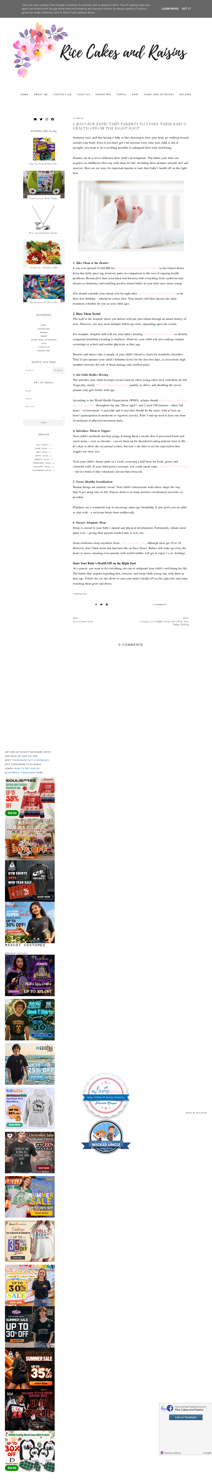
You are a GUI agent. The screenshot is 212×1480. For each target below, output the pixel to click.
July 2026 (43, 444)
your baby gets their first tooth (157, 293)
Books (44, 332)
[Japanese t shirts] (30, 1177)
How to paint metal (83, 620)
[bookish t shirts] (30, 903)
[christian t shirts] (30, 1044)
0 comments (160, 604)
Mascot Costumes (25, 945)
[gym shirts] (30, 861)
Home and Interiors (159, 94)
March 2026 (43, 459)
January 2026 (43, 466)
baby (44, 325)
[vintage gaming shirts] (30, 1390)
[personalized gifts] (30, 820)
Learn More (170, 8)
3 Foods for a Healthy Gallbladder (44, 267)
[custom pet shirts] (30, 1089)
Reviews (185, 94)
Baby (135, 94)
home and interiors (44, 339)
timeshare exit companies (30, 760)
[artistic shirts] (30, 778)
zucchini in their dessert (173, 466)
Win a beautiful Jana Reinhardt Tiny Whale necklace (44, 233)
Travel (122, 94)
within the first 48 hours (158, 334)
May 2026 (43, 452)
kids (44, 343)
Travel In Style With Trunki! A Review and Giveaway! (44, 198)
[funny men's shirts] (30, 1133)
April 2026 (43, 455)
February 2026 (43, 463)
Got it (186, 8)
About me (41, 94)
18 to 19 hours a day (133, 543)
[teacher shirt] (30, 1266)
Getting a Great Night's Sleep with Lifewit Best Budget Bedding (164, 621)
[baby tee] (30, 1307)
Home (24, 94)
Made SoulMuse (196, 1113)
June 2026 (43, 448)
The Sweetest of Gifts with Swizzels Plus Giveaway (44, 302)
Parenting (103, 94)
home (44, 336)
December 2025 (43, 470)
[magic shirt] (30, 956)
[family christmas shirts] (30, 1432)
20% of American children (112, 385)
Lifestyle (83, 94)
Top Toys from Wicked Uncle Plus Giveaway (44, 163)
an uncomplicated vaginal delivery (137, 268)
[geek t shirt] (30, 1000)
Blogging (44, 328)
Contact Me (62, 94)
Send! (44, 423)
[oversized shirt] (30, 1222)
